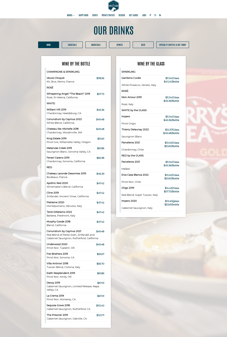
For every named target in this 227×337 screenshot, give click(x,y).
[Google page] (160, 15)
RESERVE (122, 15)
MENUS (70, 15)
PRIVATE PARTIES (108, 15)
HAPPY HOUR (83, 15)
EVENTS (95, 15)
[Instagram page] (155, 15)
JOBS (144, 15)
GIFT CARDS (133, 15)
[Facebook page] (150, 15)
